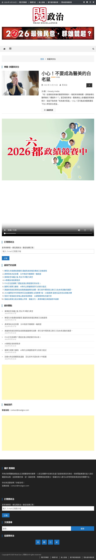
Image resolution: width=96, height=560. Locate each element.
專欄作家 (33, 2)
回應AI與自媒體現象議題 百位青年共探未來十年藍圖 (25, 356)
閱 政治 (64, 85)
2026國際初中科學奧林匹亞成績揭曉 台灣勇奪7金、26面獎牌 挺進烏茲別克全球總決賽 (38, 293)
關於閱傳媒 (23, 2)
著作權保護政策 (53, 2)
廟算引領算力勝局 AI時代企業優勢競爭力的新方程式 (25, 286)
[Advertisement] (48, 382)
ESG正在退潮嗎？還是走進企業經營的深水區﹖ (22, 283)
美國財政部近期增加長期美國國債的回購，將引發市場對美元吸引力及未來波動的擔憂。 (38, 289)
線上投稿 (42, 2)
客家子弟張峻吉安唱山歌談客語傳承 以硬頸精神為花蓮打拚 (28, 296)
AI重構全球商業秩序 (12, 280)
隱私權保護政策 (66, 2)
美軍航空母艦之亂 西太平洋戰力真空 (18, 277)
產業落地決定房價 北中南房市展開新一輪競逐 (22, 274)
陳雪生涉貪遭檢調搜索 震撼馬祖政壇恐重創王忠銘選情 (25, 271)
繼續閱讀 (49, 110)
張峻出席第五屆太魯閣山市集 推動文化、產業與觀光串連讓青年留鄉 (31, 299)
